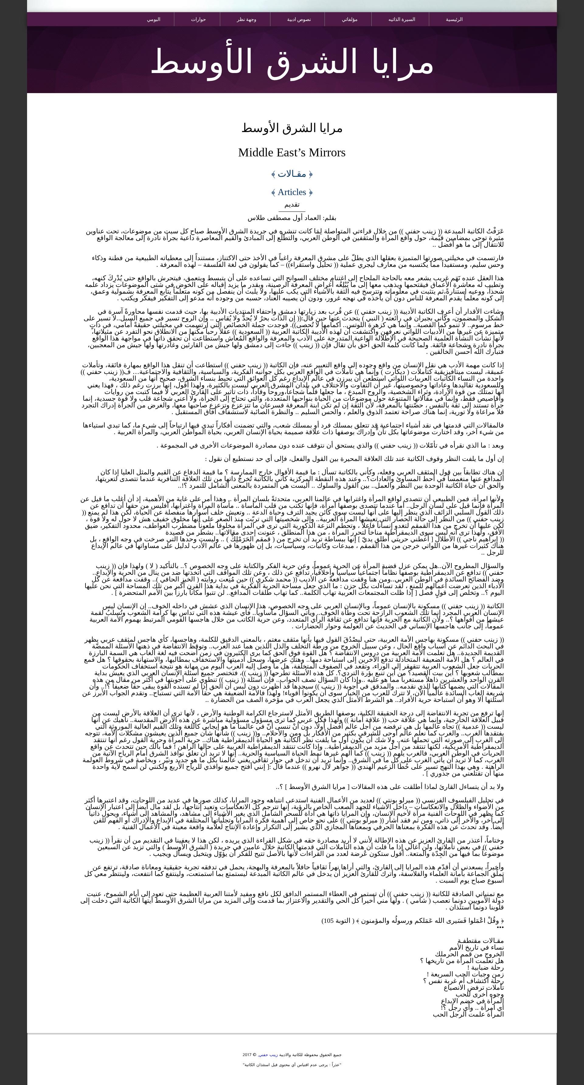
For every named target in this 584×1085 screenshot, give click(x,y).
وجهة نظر (246, 19)
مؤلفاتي (350, 19)
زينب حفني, (267, 1054)
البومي (153, 19)
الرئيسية (454, 19)
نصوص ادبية (299, 19)
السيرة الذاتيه (401, 19)
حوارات (198, 19)
